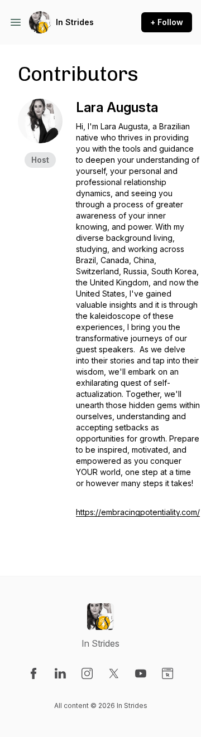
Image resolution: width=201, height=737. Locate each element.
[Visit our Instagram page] (87, 673)
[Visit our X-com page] (113, 673)
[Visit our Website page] (167, 673)
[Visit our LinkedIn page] (60, 673)
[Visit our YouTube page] (140, 673)
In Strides (75, 22)
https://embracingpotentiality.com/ (138, 512)
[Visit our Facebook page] (33, 673)
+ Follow (166, 22)
